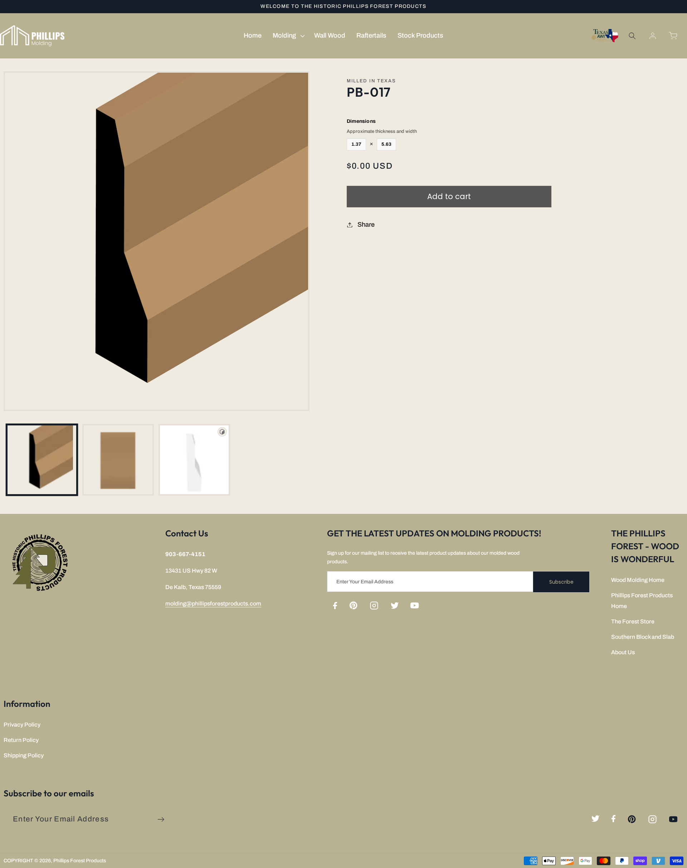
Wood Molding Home (637, 580)
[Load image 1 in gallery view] (42, 460)
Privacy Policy (22, 725)
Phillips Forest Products (79, 860)
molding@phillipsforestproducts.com (213, 604)
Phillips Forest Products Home (642, 600)
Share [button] (366, 224)
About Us (623, 652)
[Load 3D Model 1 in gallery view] (194, 460)
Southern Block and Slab (642, 637)
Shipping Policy (24, 755)
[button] (287, 35)
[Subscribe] (161, 819)
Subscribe (561, 581)
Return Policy (21, 740)
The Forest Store (632, 621)
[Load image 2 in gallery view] (118, 460)
